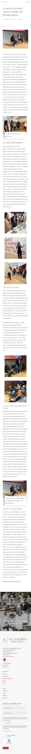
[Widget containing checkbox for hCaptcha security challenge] (9, 739)
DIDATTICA (5, 673)
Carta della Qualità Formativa (9, 656)
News (19, 19)
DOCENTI (4, 681)
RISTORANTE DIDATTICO (7, 678)
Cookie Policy (5, 666)
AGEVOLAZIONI (6, 676)
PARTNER (5, 695)
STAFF (4, 683)
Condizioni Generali (7, 663)
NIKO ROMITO (5, 671)
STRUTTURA (5, 690)
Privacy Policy (6, 665)
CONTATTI (5, 697)
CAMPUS (4, 688)
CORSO (4, 693)
